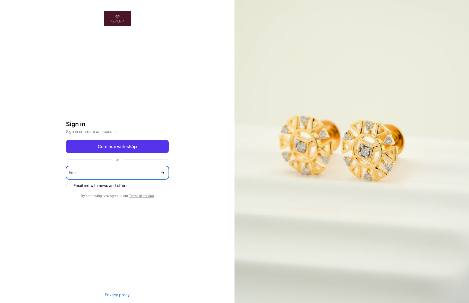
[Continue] (162, 172)
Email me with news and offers (100, 185)
